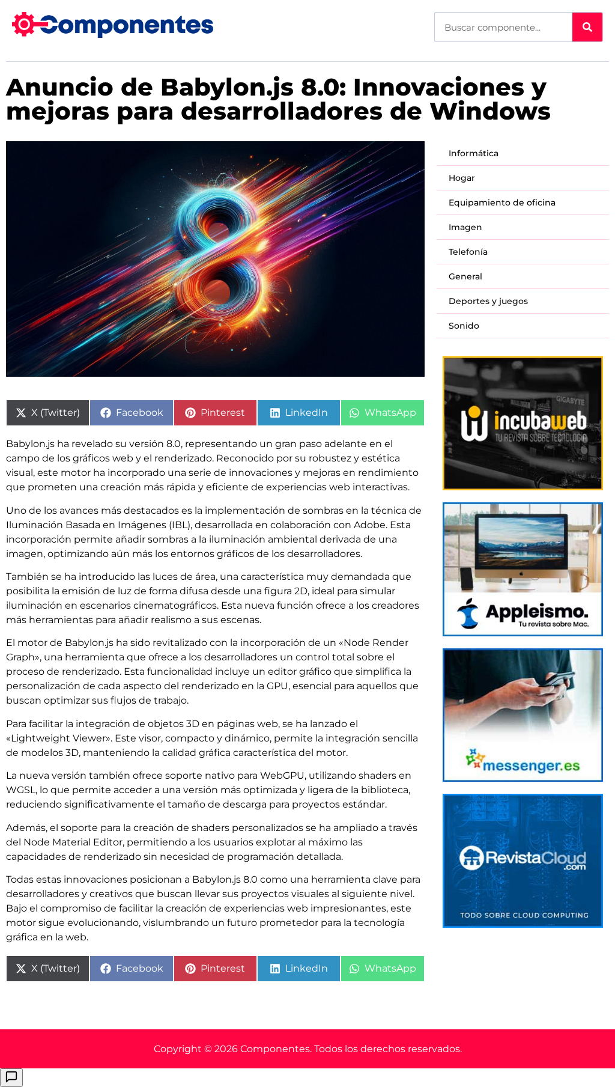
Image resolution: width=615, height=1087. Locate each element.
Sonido (464, 325)
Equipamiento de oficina (502, 202)
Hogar (462, 177)
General (465, 276)
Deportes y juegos (488, 301)
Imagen (465, 227)
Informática (473, 153)
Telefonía (468, 251)
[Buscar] (587, 27)
